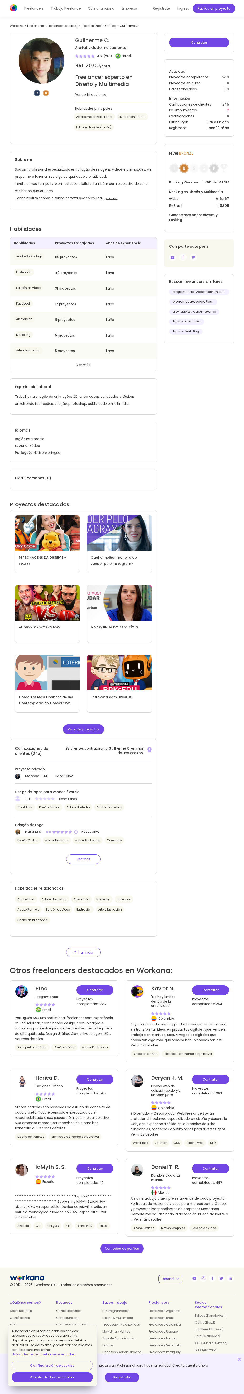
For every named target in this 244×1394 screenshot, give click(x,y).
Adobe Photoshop (29, 256)
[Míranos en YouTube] (194, 1278)
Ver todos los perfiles (122, 1248)
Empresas (130, 8)
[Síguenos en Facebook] (212, 1278)
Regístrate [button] (161, 8)
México (164, 1192)
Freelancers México (162, 1338)
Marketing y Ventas (116, 1332)
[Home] (13, 8)
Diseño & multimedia (117, 1318)
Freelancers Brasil (161, 1318)
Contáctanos (20, 1318)
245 (225, 104)
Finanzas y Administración (122, 1352)
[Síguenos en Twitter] (221, 1278)
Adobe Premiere (28, 909)
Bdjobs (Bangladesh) (211, 1316)
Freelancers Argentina (164, 1311)
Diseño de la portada (32, 920)
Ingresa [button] (183, 8)
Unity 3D (53, 1226)
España (48, 1181)
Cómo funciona (101, 8)
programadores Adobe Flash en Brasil (200, 292)
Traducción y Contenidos (121, 1325)
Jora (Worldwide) (207, 1336)
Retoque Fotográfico (32, 1047)
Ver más (111, 198)
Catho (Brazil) (205, 1322)
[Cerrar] (239, 1359)
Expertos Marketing (186, 331)
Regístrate (122, 1377)
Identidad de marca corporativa (188, 1054)
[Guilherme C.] (183, 257)
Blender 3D (84, 1226)
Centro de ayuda (68, 1311)
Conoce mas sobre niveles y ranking (193, 217)
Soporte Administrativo (119, 1338)
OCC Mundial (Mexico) (211, 1343)
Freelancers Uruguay (164, 1332)
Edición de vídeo (28, 288)
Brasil (127, 56)
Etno (41, 988)
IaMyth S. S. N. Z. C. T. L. (51, 1170)
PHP (68, 1226)
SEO (213, 1143)
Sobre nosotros (21, 1311)
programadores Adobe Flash (193, 302)
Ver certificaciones (91, 94)
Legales (108, 1345)
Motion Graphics (173, 1228)
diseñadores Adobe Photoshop (194, 312)
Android (23, 1226)
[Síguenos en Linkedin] (230, 1278)
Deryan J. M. (167, 1078)
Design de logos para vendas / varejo (47, 791)
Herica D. (47, 1078)
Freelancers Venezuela (165, 1345)
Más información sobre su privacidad (44, 1354)
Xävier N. (162, 988)
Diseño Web (195, 1143)
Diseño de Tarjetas (30, 1137)
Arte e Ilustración (28, 350)
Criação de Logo (29, 824)
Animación (24, 319)
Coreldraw (24, 807)
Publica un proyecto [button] (214, 8)
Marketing (23, 335)
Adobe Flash (26, 899)
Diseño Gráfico (49, 807)
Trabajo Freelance (66, 8)
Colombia (166, 1018)
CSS (177, 1143)
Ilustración (24, 272)
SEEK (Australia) (206, 1350)
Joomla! (161, 1143)
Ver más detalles (29, 1038)
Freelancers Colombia (165, 1325)
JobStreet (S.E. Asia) (209, 1329)
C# (38, 1226)
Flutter (103, 1226)
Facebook (23, 303)
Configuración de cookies (52, 1365)
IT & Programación (116, 1311)
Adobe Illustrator (78, 807)
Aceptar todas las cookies (52, 1377)
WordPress (140, 1143)
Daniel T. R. (165, 1167)
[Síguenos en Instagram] (203, 1278)
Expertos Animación (187, 321)
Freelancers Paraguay (165, 1352)
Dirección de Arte (145, 1054)
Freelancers (34, 8)
